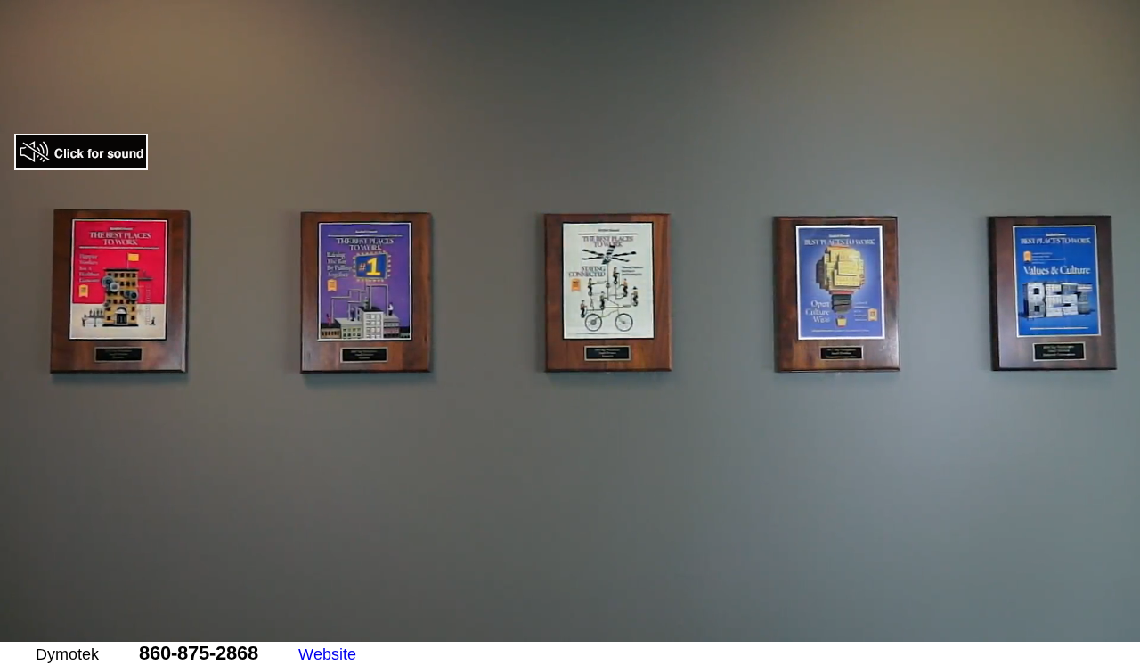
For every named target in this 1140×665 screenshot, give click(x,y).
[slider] (532, 629)
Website (327, 654)
